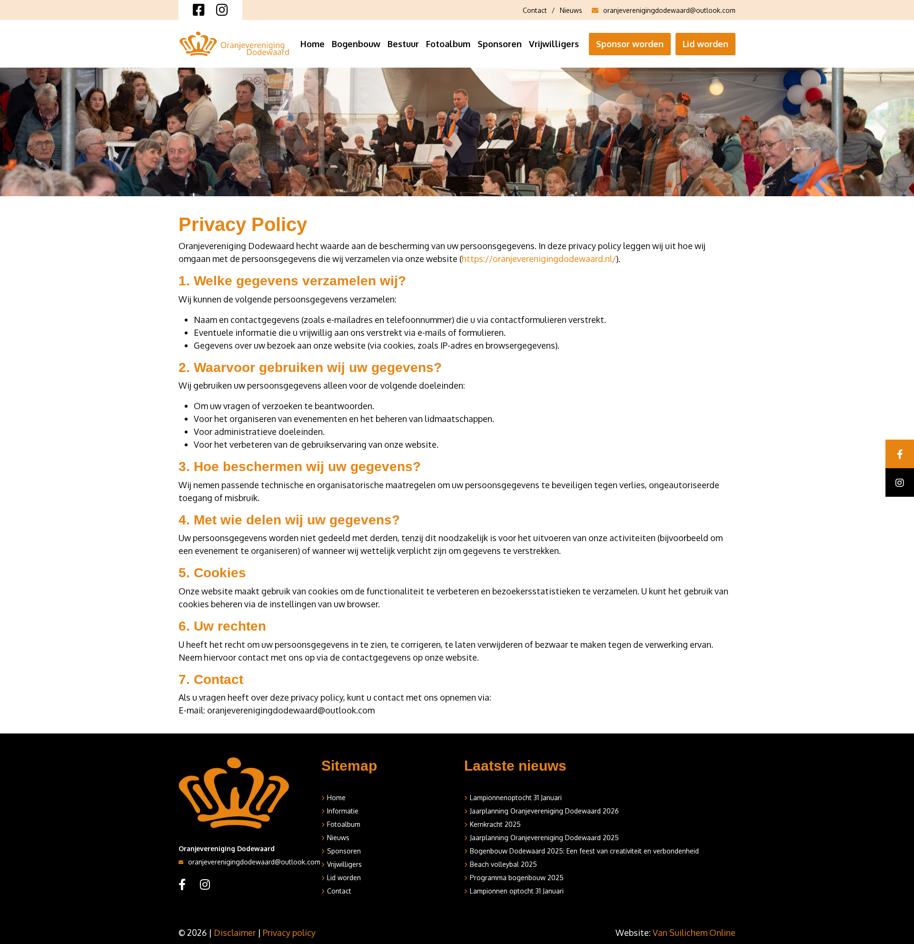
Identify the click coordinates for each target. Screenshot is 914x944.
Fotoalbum (448, 44)
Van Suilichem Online (694, 932)
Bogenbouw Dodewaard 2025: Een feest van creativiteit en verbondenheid (584, 851)
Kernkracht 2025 (495, 824)
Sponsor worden (630, 44)
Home (312, 44)
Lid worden (705, 44)
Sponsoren (499, 44)
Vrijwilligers (554, 44)
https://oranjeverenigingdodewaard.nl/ (539, 258)
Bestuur (403, 44)
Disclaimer (235, 932)
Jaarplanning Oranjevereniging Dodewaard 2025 (544, 838)
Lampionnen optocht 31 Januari (517, 891)
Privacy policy (289, 932)
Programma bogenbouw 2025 (517, 878)
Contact (535, 10)
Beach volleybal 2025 (503, 864)
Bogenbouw (356, 44)
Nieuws (571, 10)
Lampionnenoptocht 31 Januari (516, 797)
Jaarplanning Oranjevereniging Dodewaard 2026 (544, 811)
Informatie (342, 811)
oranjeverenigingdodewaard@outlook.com (669, 10)
